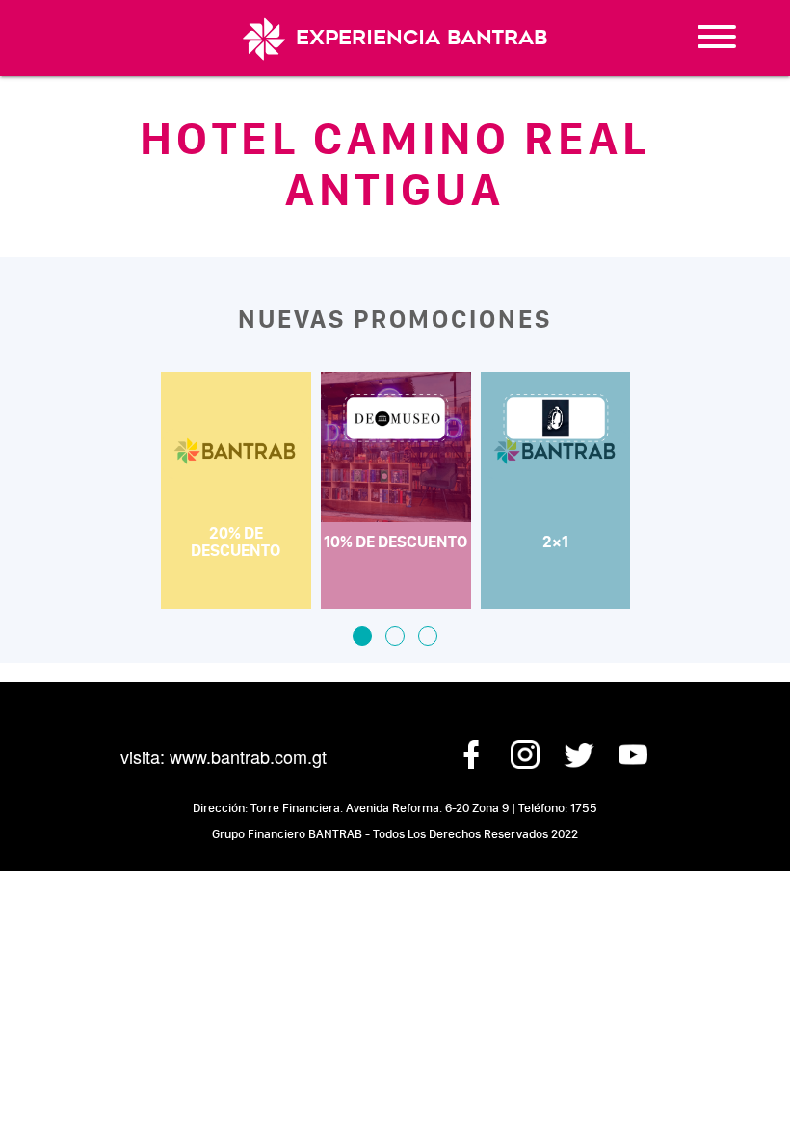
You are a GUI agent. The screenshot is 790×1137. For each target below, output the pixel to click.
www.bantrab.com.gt (248, 756)
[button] (362, 636)
